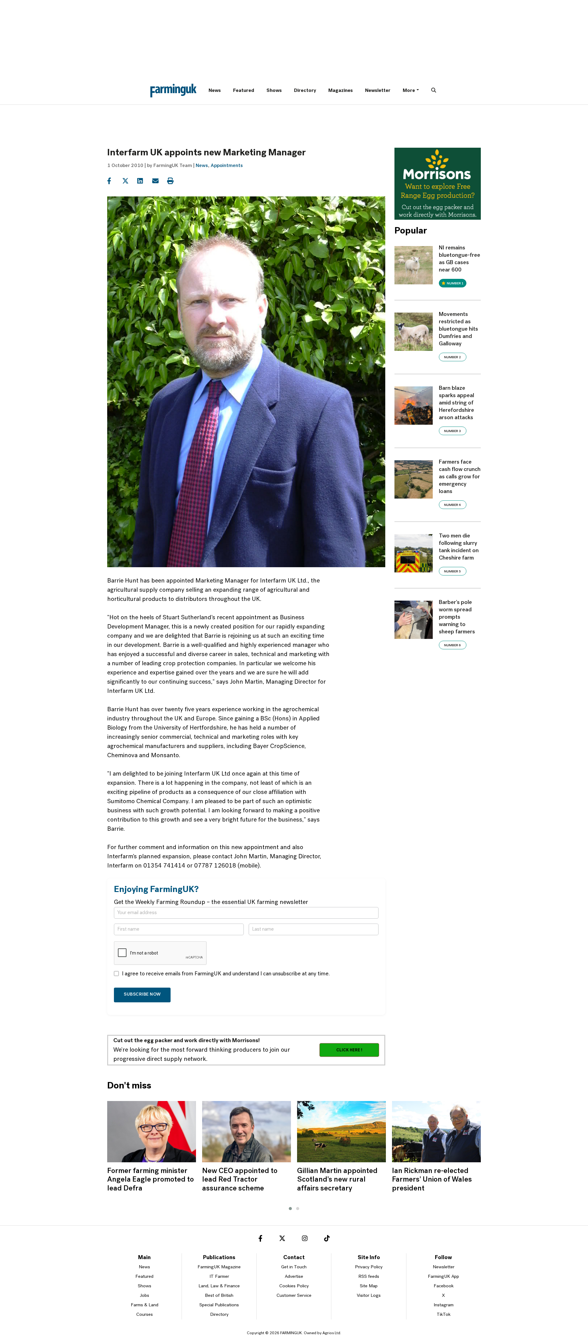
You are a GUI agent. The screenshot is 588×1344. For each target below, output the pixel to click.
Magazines (340, 90)
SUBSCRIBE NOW (142, 994)
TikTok (443, 1314)
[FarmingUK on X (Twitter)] (282, 1239)
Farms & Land (144, 1305)
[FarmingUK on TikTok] (326, 1239)
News (215, 90)
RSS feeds (368, 1276)
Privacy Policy (369, 1267)
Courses (144, 1314)
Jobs (144, 1295)
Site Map (369, 1286)
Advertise (294, 1276)
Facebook (444, 1286)
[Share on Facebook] (114, 181)
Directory (305, 90)
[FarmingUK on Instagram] (304, 1239)
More (409, 90)
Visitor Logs (369, 1295)
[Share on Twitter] (129, 181)
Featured (243, 90)
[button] (290, 1208)
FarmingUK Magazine (219, 1267)
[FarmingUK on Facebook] (260, 1239)
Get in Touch (294, 1267)
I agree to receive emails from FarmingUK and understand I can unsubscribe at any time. (226, 974)
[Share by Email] (159, 181)
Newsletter (377, 90)
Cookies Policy (294, 1286)
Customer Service (294, 1295)
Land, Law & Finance (219, 1286)
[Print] (174, 181)
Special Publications (219, 1305)
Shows (274, 90)
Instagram (444, 1305)
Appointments (227, 165)
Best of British (219, 1295)
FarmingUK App (443, 1276)
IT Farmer (219, 1276)
